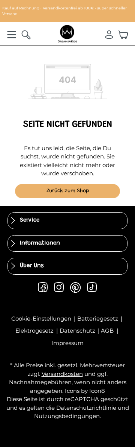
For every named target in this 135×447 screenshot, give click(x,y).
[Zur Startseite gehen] (67, 33)
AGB (108, 330)
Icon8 (97, 390)
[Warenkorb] (123, 35)
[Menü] (11, 35)
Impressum (67, 343)
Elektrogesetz (35, 330)
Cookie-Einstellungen (42, 318)
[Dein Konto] (109, 35)
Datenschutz (78, 330)
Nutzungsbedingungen (67, 416)
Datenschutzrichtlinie (86, 407)
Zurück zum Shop (67, 191)
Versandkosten (62, 373)
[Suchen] (26, 35)
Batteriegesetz (98, 318)
